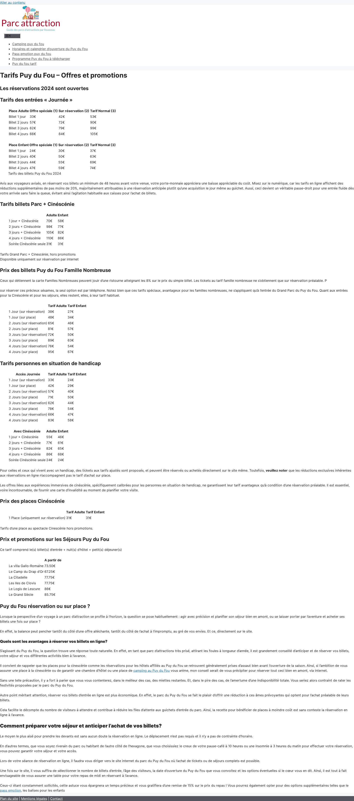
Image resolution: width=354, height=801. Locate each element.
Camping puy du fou (28, 44)
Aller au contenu (12, 2)
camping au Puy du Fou (151, 670)
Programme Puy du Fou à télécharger (41, 59)
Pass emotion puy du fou (31, 54)
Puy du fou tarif (24, 64)
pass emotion (10, 790)
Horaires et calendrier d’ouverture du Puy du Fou (50, 49)
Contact (56, 798)
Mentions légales (34, 798)
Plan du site (9, 798)
